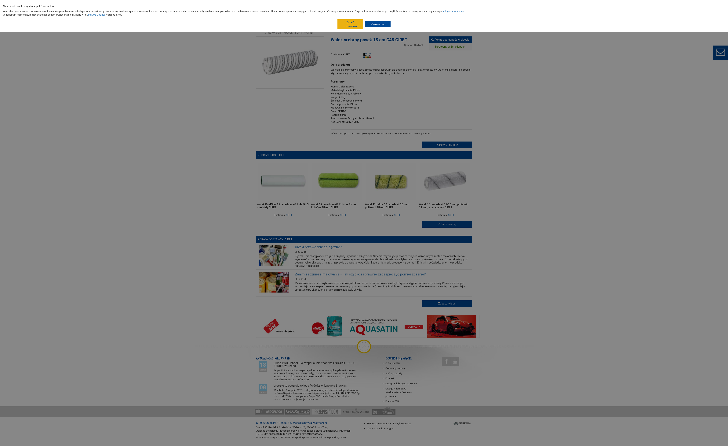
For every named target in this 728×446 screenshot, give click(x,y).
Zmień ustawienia (350, 24)
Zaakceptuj (377, 24)
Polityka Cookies (96, 14)
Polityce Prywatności (453, 11)
